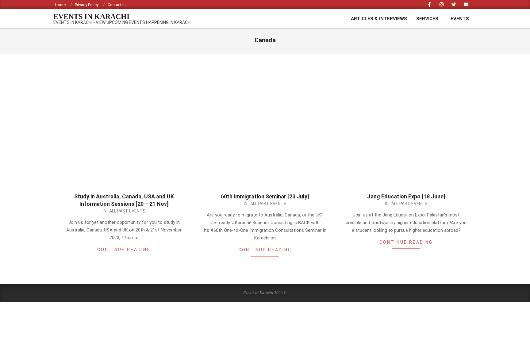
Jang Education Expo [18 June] (406, 196)
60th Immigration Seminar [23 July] (265, 196)
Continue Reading (124, 249)
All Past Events (127, 211)
